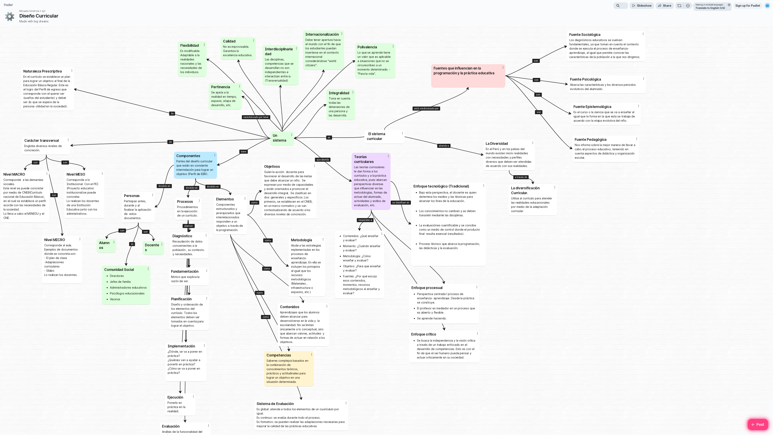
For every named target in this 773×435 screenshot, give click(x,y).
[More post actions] (382, 233)
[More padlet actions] (688, 5)
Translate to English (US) (710, 7)
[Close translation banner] (729, 4)
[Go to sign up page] (767, 5)
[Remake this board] (679, 5)
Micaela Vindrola (29, 11)
